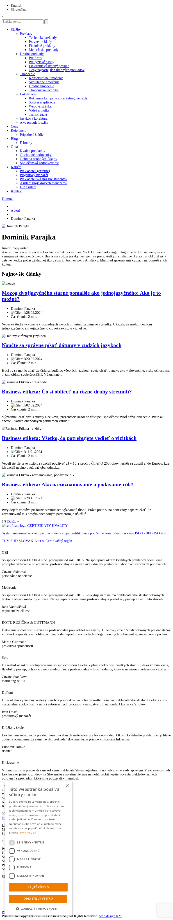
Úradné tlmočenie (41, 86)
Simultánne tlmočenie (44, 82)
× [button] (67, 786)
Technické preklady (43, 38)
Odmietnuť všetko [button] (38, 898)
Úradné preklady (32, 54)
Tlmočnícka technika (44, 90)
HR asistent (28, 187)
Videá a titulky (39, 110)
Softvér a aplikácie (42, 102)
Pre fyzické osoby (41, 62)
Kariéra (16, 167)
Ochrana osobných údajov (38, 159)
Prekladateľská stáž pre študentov (43, 179)
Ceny (14, 126)
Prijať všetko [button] (38, 887)
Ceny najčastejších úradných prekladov (56, 70)
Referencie (18, 130)
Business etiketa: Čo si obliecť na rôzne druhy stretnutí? (67, 392)
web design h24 (110, 916)
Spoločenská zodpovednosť (39, 163)
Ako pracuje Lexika (34, 122)
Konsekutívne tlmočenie (46, 78)
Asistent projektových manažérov (43, 183)
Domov (7, 199)
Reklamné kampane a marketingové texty (58, 98)
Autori (15, 210)
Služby (16, 29)
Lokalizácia (28, 94)
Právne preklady (40, 42)
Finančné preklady (42, 46)
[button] (38, 908)
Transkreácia (38, 114)
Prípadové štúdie (31, 134)
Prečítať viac (28, 833)
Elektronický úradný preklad (49, 66)
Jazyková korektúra (34, 118)
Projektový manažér (34, 175)
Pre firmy (35, 58)
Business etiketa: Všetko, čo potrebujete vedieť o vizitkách (69, 438)
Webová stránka (40, 106)
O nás (15, 147)
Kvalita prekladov (32, 151)
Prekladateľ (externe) (35, 171)
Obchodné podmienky (36, 155)
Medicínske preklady (44, 50)
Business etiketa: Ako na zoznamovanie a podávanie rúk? (68, 484)
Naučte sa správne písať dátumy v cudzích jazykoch (61, 345)
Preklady (26, 33)
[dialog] (38, 848)
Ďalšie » (13, 521)
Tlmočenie (27, 74)
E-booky (26, 143)
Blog (14, 139)
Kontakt (16, 191)
